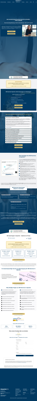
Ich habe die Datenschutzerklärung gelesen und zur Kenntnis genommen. (24, 353)
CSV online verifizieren (8, 127)
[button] (11, 31)
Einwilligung (17, 352)
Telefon (26, 342)
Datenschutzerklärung (24, 362)
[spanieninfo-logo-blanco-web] (18, 0)
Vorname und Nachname (18, 339)
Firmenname (17, 342)
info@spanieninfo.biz (3, 391)
